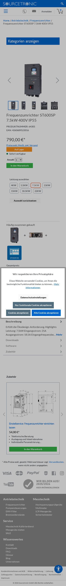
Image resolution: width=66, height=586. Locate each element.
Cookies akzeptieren (18, 312)
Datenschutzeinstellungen (33, 297)
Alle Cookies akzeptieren (46, 312)
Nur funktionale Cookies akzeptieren (33, 305)
